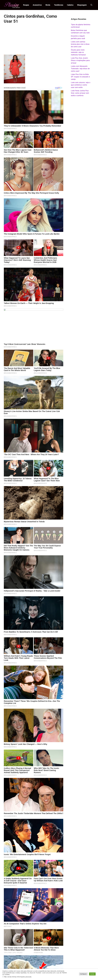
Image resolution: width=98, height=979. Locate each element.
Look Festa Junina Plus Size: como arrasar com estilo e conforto (80, 93)
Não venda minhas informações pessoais (17, 977)
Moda (48, 5)
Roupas (26, 5)
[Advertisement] (33, 40)
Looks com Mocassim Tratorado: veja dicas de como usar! (80, 68)
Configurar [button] (83, 974)
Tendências (58, 5)
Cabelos (70, 5)
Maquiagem (82, 5)
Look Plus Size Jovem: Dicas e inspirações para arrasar (80, 60)
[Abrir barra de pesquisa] (91, 5)
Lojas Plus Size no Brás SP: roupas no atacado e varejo (80, 76)
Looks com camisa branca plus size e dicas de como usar (80, 44)
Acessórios (37, 5)
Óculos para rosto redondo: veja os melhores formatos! (78, 52)
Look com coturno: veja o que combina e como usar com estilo (80, 85)
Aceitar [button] (92, 974)
